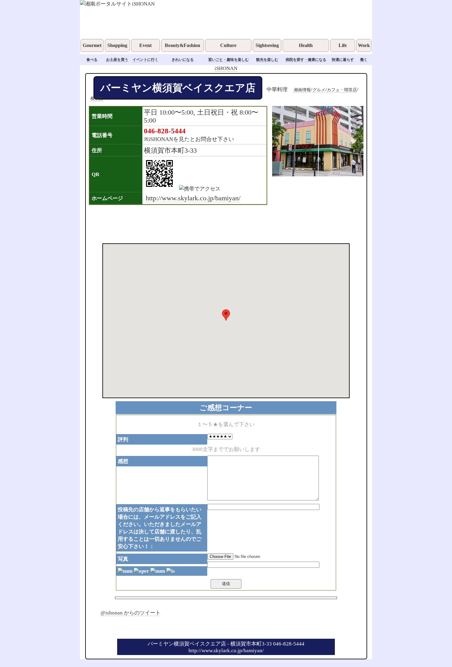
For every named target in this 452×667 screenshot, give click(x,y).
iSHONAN (226, 68)
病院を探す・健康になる (306, 59)
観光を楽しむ (267, 59)
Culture (228, 45)
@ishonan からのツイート (131, 613)
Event (145, 45)
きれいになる (183, 59)
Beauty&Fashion (182, 45)
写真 (123, 559)
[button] (226, 315)
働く (363, 59)
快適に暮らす (343, 59)
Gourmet (92, 45)
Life (343, 45)
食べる (91, 59)
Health (306, 45)
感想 (123, 461)
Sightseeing (267, 45)
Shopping (117, 45)
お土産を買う (117, 59)
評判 (123, 439)
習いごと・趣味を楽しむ (228, 59)
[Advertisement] (218, 223)
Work (364, 45)
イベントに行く (145, 59)
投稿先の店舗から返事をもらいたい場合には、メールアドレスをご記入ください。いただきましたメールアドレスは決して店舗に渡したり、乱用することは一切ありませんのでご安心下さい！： (159, 527)
